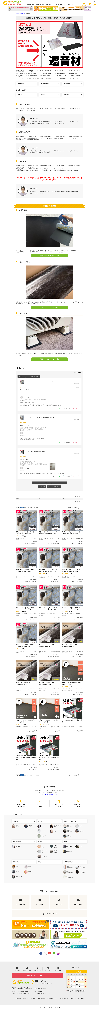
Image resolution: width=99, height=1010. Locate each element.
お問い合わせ (32, 998)
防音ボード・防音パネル (70, 821)
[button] (82, 507)
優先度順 (37, 507)
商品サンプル (41, 862)
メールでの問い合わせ (43, 983)
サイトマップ (77, 998)
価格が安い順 (26, 507)
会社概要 (38, 998)
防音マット (15, 821)
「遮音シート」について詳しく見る (49, 255)
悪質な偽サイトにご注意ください (37, 975)
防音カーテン (41, 821)
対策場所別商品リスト (69, 862)
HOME (17, 13)
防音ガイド (48, 4)
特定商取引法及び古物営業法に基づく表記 (49, 998)
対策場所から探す (40, 4)
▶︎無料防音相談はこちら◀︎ (49, 794)
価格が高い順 (32, 507)
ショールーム (55, 4)
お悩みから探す (30, 4)
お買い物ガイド (18, 998)
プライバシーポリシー (64, 998)
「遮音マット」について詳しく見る (49, 359)
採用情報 (71, 998)
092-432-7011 (40, 981)
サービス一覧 (69, 4)
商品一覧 (62, 4)
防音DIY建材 (23, 13)
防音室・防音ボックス (18, 841)
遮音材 (65, 841)
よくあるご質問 (25, 998)
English (94, 1)
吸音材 (40, 841)
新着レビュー (21, 368)
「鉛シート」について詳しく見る (49, 307)
